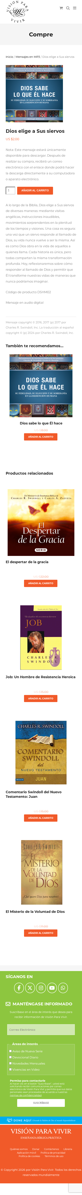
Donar (35, 1149)
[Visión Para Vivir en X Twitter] (30, 988)
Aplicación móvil (26, 1152)
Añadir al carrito (35, 190)
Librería (68, 1149)
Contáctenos (51, 1149)
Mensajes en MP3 (28, 57)
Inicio (9, 57)
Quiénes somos (19, 1149)
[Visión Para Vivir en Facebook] (19, 988)
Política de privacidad (53, 1152)
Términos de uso (54, 1156)
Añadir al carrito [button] (40, 436)
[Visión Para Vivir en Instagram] (41, 988)
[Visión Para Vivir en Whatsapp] (63, 988)
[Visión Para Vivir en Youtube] (52, 988)
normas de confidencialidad (26, 1095)
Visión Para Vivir (42, 1170)
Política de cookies (29, 1156)
